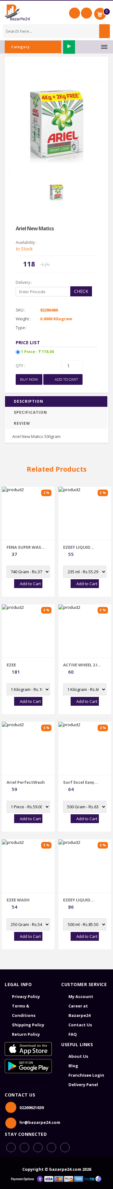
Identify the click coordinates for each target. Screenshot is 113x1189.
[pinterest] (51, 1147)
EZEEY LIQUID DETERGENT (76, 547)
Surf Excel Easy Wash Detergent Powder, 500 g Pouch (80, 782)
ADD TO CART (66, 379)
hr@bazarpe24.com (39, 1122)
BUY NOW (29, 379)
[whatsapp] (24, 1147)
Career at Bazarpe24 (79, 1010)
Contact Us (80, 1025)
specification (30, 412)
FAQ (72, 1034)
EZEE (11, 665)
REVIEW (22, 423)
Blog (73, 1065)
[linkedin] (38, 1147)
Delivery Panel (83, 1084)
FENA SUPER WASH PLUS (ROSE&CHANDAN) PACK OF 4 (25, 547)
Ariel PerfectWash (26, 782)
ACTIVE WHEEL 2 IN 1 (81, 665)
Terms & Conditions (23, 1010)
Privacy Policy (26, 996)
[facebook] (11, 1147)
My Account (80, 996)
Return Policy (26, 1034)
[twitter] (65, 1147)
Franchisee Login (86, 1075)
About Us (78, 1056)
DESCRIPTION (28, 401)
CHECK (81, 291)
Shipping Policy (28, 1025)
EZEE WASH (18, 900)
